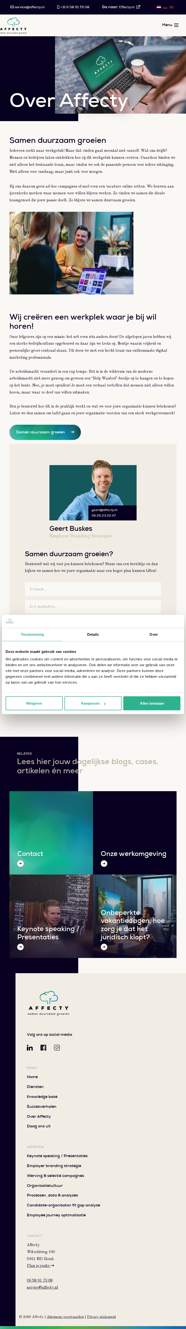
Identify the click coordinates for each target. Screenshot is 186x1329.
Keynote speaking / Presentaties (57, 1156)
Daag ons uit (39, 1126)
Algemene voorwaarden (65, 1317)
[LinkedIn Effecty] (30, 1047)
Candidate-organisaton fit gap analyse (63, 1205)
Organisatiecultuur (45, 1186)
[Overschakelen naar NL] (159, 7)
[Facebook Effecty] (43, 1047)
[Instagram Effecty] (57, 1047)
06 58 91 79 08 (40, 1281)
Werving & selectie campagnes (55, 1176)
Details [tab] (93, 634)
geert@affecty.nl (104, 510)
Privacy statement (101, 1317)
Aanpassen (90, 703)
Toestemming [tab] (32, 634)
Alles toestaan (152, 703)
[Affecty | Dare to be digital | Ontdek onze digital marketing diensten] (48, 1002)
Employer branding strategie (54, 1166)
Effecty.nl (127, 7)
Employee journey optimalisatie (56, 1215)
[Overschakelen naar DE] (165, 7)
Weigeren (34, 703)
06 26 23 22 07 (104, 515)
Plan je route (39, 1266)
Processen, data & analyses (52, 1196)
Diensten (35, 1087)
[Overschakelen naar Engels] (171, 7)
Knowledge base (42, 1097)
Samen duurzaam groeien (40, 432)
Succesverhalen (41, 1107)
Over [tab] (153, 634)
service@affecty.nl (42, 1288)
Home (32, 1077)
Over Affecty (39, 1117)
